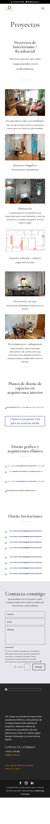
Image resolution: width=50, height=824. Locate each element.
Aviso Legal (9, 765)
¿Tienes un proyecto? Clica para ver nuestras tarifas (25, 421)
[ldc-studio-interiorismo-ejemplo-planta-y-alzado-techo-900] (25, 407)
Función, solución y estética (25, 258)
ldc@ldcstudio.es (12, 755)
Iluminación (25, 208)
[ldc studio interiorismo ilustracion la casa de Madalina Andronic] (25, 465)
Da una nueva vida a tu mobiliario (25, 121)
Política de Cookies (12, 768)
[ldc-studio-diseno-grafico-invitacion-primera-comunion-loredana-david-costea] (25, 530)
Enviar (38, 667)
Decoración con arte (25, 301)
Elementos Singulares (25, 165)
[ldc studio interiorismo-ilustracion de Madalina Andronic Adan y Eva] (25, 471)
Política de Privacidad (25, 765)
